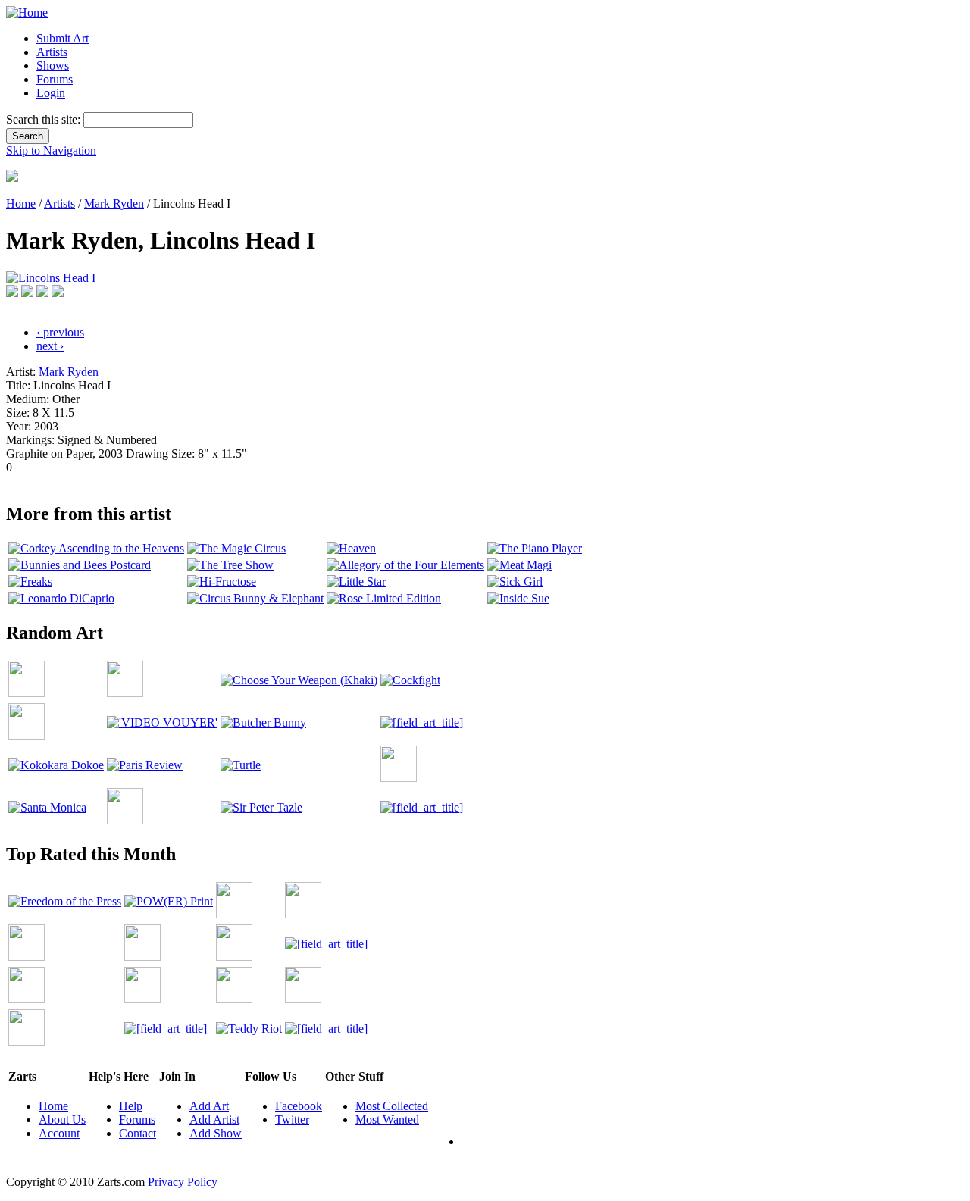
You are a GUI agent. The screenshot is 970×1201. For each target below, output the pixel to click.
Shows (52, 65)
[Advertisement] (282, 480)
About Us (62, 1119)
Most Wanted (387, 1119)
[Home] (27, 12)
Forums (54, 79)
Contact (137, 1133)
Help (130, 1105)
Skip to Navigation (51, 150)
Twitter (292, 1119)
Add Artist (214, 1119)
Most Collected (391, 1105)
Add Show (215, 1133)
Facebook (298, 1105)
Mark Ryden (114, 203)
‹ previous (60, 332)
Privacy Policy (182, 1181)
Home (21, 203)
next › (50, 345)
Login (50, 92)
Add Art (209, 1105)
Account (59, 1133)
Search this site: (44, 119)
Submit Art (62, 38)
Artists (51, 51)
